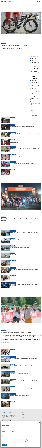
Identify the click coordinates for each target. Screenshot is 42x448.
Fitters (38, 74)
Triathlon (13, 132)
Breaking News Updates (8, 435)
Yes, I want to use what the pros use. (35, 104)
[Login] (37, 1)
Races (35, 74)
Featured (4, 43)
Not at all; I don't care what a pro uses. (35, 115)
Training (13, 154)
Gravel (12, 117)
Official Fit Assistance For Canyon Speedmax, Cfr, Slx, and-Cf (36, 83)
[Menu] (39, 1)
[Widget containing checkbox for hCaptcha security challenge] (20, 441)
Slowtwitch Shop (7, 436)
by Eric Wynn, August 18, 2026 (5, 342)
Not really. (33, 112)
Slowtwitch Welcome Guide (35, 61)
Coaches (32, 74)
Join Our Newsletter (6, 425)
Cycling (13, 124)
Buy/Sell (34, 58)
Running (23, 420)
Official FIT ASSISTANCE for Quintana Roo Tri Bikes (36, 91)
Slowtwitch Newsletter (8, 433)
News (23, 414)
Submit (4, 444)
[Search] (34, 1)
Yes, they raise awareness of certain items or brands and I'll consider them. (35, 108)
